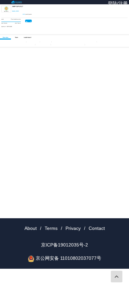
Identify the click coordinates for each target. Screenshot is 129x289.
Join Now (28, 21)
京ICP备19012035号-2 (64, 244)
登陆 (112, 3)
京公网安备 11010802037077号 (68, 258)
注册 (123, 3)
